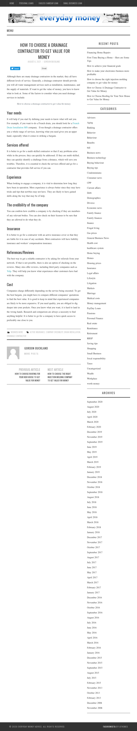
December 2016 (94, 597)
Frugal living (93, 228)
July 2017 (91, 562)
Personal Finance (95, 318)
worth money (93, 383)
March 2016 (92, 642)
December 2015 (94, 657)
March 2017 (92, 582)
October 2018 (93, 487)
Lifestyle (91, 278)
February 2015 (94, 682)
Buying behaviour (95, 162)
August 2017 (93, 557)
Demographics (94, 197)
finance (90, 222)
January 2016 (93, 652)
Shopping (91, 348)
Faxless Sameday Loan (48, 3)
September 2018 (94, 492)
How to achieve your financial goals (104, 65)
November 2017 (94, 542)
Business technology (96, 157)
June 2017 (92, 567)
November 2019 (94, 436)
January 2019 (93, 472)
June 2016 (92, 627)
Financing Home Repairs (98, 52)
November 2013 (94, 687)
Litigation (91, 283)
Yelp (9, 271)
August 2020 (93, 406)
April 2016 (92, 637)
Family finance (94, 212)
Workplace (92, 378)
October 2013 (93, 692)
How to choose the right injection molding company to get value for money (60, 377)
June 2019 (92, 446)
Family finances (94, 217)
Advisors (91, 117)
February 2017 (94, 587)
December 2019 (94, 431)
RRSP (90, 338)
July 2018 (91, 502)
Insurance (91, 268)
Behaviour (92, 137)
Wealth (90, 373)
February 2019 (94, 467)
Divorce (91, 202)
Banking (91, 127)
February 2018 (94, 527)
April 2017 (92, 577)
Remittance (92, 328)
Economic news (94, 207)
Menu (10, 30)
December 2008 (94, 702)
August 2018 (93, 497)
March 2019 (92, 462)
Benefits (91, 142)
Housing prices (94, 263)
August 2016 (93, 617)
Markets (91, 288)
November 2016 (94, 602)
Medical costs (93, 298)
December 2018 (94, 477)
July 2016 (91, 622)
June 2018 (92, 507)
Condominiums (94, 172)
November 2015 (94, 662)
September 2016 (94, 612)
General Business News (98, 238)
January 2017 (93, 592)
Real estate (92, 323)
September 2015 (94, 667)
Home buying (93, 253)
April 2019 (92, 457)
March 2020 (92, 421)
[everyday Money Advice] (68, 17)
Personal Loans (26, 3)
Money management (96, 303)
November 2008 (94, 707)
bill (88, 147)
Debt (89, 192)
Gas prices (92, 233)
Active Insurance (37, 332)
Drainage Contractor (16, 336)
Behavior (91, 132)
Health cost (92, 243)
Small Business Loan (72, 3)
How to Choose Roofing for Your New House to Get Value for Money (27, 377)
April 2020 (92, 416)
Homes (90, 258)
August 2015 (93, 672)
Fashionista (109, 726)
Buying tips (92, 167)
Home (12, 3)
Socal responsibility (96, 358)
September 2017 (94, 552)
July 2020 (91, 411)
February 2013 (94, 697)
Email (44, 68)
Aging (90, 122)
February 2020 (94, 426)
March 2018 (92, 522)
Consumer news (94, 177)
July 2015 (91, 677)
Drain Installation (72, 332)
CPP (89, 182)
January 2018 (93, 532)
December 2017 (94, 537)
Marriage (91, 293)
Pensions (91, 313)
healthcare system (95, 248)
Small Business (94, 353)
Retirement (92, 333)
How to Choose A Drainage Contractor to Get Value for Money (106, 89)
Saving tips (92, 343)
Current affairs (94, 187)
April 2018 (92, 517)
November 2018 (94, 482)
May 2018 (92, 512)
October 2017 (93, 547)
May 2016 (92, 632)
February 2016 (94, 647)
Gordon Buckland (52, 61)
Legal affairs (93, 273)
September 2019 (94, 441)
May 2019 (92, 451)
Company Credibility (54, 332)
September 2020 (94, 401)
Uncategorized (94, 368)
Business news (17, 332)
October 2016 (93, 607)
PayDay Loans (94, 308)
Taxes (89, 363)
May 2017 (92, 572)
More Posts (31, 353)
